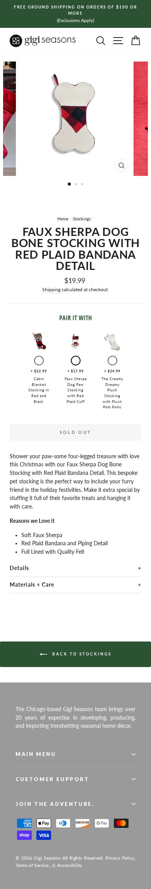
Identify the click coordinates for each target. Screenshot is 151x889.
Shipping (51, 289)
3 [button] (83, 185)
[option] (75, 14)
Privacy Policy (119, 858)
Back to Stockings (81, 654)
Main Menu (35, 754)
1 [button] (70, 184)
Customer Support (52, 779)
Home (63, 218)
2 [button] (77, 185)
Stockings (82, 218)
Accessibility (69, 865)
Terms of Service (32, 865)
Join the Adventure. (54, 804)
